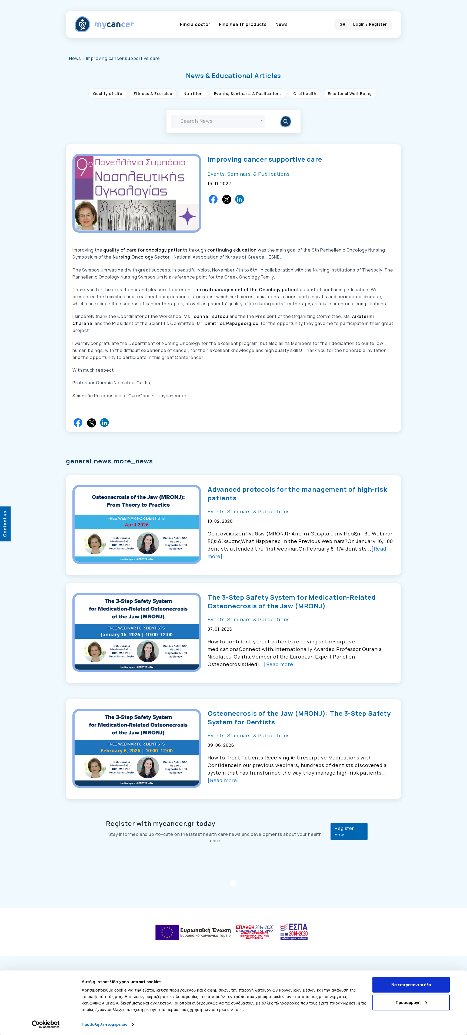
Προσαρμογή (408, 1002)
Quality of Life (107, 93)
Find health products (243, 24)
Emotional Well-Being (350, 93)
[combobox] (218, 121)
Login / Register (370, 24)
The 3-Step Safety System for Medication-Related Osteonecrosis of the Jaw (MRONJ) (292, 601)
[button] (233, 75)
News (281, 24)
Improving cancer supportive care (265, 159)
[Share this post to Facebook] (213, 199)
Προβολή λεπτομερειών (104, 1024)
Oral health (304, 93)
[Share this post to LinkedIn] (240, 199)
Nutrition (193, 93)
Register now (344, 831)
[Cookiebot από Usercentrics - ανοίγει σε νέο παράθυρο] (45, 1024)
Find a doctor (195, 24)
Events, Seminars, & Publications (248, 93)
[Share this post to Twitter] (226, 199)
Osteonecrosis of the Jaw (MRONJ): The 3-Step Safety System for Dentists (299, 717)
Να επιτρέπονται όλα (411, 984)
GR (342, 24)
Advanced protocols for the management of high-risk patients (297, 493)
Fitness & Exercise (153, 93)
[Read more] (279, 664)
